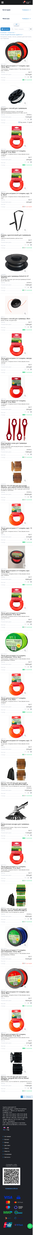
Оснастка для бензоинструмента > (12, 34)
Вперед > (29, 1097)
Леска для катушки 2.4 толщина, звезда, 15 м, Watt (16, 359)
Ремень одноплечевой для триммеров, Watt (16, 236)
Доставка (7, 1145)
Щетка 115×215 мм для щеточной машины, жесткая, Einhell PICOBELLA (14, 783)
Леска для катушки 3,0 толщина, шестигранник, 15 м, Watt (13, 1035)
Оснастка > (11, 32)
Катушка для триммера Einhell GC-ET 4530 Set (15, 277)
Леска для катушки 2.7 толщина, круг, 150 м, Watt (15, 66)
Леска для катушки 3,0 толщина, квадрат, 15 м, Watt (13, 401)
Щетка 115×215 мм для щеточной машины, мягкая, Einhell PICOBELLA (14, 909)
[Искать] (12, 29)
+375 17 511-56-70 (22, 1116)
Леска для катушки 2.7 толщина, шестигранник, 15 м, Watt (13, 867)
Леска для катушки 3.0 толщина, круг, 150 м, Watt (15, 992)
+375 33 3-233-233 (22, 1117)
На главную (7, 1136)
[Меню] (2, 2)
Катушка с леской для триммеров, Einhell (14, 109)
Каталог (6, 1139)
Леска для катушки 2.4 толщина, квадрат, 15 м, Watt (13, 151)
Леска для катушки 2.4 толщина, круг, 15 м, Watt (16, 194)
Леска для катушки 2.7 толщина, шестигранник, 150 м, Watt (13, 951)
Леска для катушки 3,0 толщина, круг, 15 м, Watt (16, 741)
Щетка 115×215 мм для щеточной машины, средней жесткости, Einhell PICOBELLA (15, 1078)
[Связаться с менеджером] (30, 1226)
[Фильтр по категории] (30, 29)
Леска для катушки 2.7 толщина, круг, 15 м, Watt (16, 529)
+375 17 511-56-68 (22, 1114)
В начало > (4, 32)
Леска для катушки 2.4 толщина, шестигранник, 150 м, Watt (13, 656)
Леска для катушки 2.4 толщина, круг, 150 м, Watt (15, 571)
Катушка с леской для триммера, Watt (15, 319)
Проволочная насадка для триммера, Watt (15, 825)
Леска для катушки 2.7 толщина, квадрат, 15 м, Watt (13, 698)
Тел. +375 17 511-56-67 (9, 1114)
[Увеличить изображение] (25, 61)
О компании (8, 1154)
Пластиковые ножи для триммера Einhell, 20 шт (14, 444)
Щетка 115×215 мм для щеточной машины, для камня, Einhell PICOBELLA (15, 486)
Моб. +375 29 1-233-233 (9, 1117)
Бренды (6, 1142)
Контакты (7, 1157)
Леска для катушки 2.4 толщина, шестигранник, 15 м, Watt (13, 614)
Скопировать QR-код (11, 1188)
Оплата (6, 1148)
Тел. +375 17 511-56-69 (9, 1116)
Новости (7, 1151)
